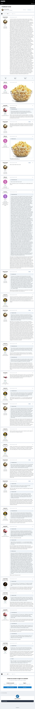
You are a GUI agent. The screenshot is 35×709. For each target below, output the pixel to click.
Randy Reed (7, 9)
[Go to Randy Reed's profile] (3, 10)
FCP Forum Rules (4, 701)
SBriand (5, 82)
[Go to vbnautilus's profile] (5, 377)
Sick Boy (5, 191)
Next (8, 13)
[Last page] (9, 13)
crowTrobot (5, 578)
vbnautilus (5, 372)
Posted (13, 17)
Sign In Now (24, 687)
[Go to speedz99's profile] (5, 110)
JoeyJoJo (5, 294)
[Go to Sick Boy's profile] (5, 196)
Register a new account (10, 687)
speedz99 (5, 105)
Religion (11, 10)
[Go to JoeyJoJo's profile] (5, 300)
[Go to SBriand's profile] (5, 87)
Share (25, 9)
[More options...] (33, 17)
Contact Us (17, 707)
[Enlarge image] (13, 107)
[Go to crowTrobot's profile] (5, 584)
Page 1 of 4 (13, 13)
